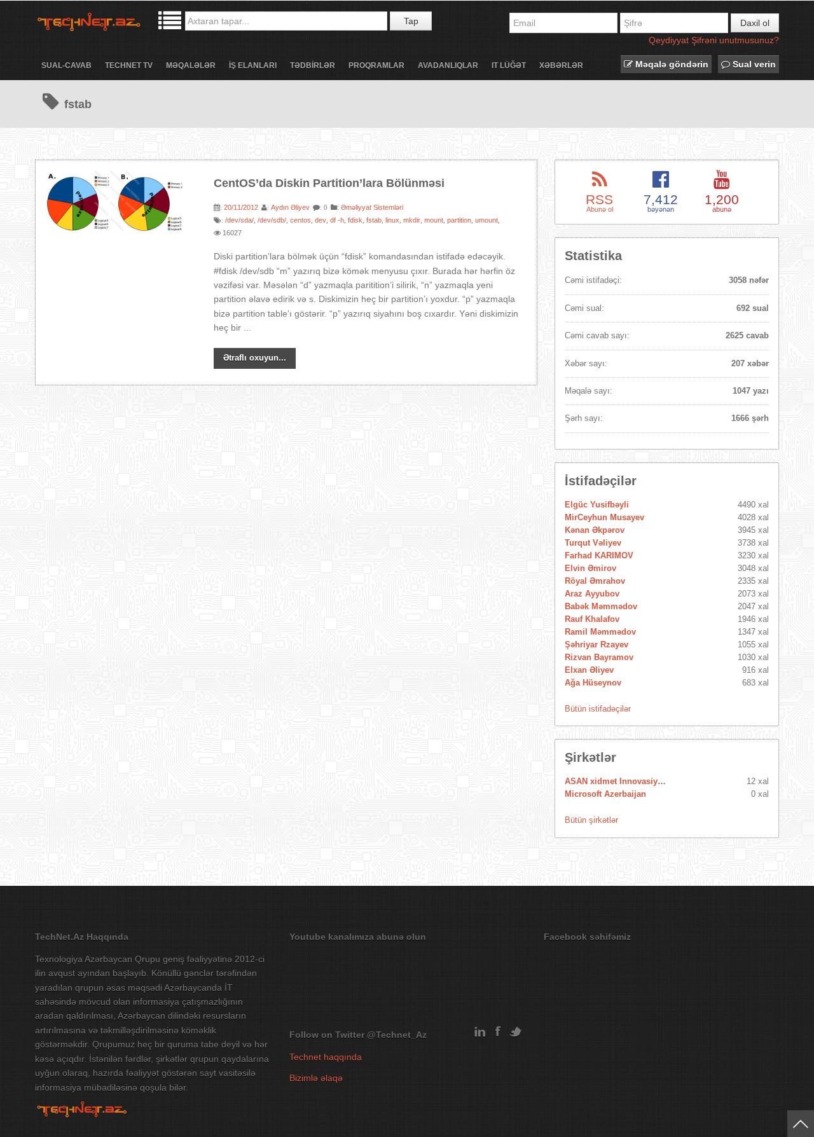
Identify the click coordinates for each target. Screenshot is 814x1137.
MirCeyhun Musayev (604, 517)
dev (320, 220)
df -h (337, 220)
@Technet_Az (397, 1035)
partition (459, 220)
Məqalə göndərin (670, 64)
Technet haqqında (325, 1057)
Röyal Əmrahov (595, 581)
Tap (411, 21)
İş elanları (253, 65)
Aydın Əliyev (290, 207)
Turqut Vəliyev (593, 543)
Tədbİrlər (312, 65)
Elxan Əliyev (589, 670)
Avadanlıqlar (448, 65)
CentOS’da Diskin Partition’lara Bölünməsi (329, 183)
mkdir (411, 220)
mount (433, 220)
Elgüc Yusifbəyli (597, 504)
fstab (374, 220)
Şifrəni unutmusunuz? (735, 40)
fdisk (355, 220)
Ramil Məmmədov (600, 632)
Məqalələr (191, 65)
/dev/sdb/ (272, 220)
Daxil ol (754, 23)
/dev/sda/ (239, 220)
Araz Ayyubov (592, 593)
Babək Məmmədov (601, 606)
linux (392, 220)
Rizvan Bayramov (599, 657)
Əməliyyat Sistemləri (372, 207)
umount (486, 220)
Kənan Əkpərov (594, 530)
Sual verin (753, 64)
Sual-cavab (66, 65)
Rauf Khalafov (592, 619)
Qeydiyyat (669, 40)
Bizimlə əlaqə (316, 1078)
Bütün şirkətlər (591, 820)
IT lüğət (509, 65)
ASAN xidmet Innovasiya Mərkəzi (630, 781)
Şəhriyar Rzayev (596, 644)
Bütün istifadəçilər (598, 708)
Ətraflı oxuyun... (254, 357)
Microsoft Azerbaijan (605, 794)
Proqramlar (376, 65)
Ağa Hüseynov (593, 682)
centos (300, 220)
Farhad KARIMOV (599, 555)
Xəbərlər (561, 65)
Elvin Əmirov (590, 568)
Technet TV (129, 65)
